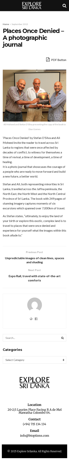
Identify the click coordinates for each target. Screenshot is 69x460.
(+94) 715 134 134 (34, 424)
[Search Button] (62, 337)
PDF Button (58, 60)
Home (6, 24)
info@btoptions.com (34, 435)
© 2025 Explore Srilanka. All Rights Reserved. (34, 451)
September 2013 (20, 24)
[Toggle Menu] (5, 15)
